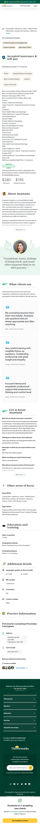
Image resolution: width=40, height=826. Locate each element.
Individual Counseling (12, 38)
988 (7, 740)
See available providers (20, 821)
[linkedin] (29, 784)
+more (8, 33)
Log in (35, 6)
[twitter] (22, 784)
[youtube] (26, 784)
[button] (20, 472)
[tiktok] (11, 784)
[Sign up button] (31, 768)
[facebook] (18, 784)
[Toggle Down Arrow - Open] (34, 699)
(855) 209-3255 (30, 2)
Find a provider (25, 6)
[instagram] (14, 784)
